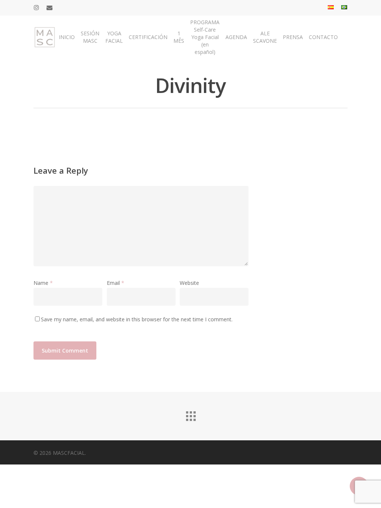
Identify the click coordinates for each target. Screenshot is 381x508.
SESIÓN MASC (90, 37)
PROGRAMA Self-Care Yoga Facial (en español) (205, 37)
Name (43, 282)
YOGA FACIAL (114, 37)
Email (115, 282)
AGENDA (236, 37)
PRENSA (293, 37)
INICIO (67, 37)
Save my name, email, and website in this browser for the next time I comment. (137, 319)
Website (189, 282)
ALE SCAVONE (265, 37)
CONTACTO (323, 37)
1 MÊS (178, 37)
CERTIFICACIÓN (148, 37)
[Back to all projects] (190, 414)
